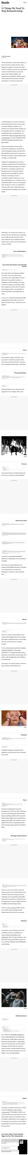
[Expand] (20, 1141)
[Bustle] (5, 2)
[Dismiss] (25, 1141)
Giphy (25, 456)
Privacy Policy (8, 1151)
